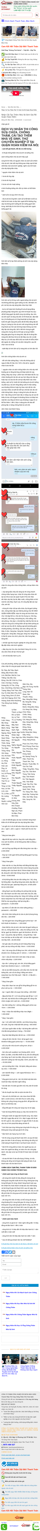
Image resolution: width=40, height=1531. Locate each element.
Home (3, 107)
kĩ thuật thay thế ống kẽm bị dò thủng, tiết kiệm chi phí (19, 1244)
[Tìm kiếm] (37, 15)
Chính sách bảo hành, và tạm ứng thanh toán (15, 1455)
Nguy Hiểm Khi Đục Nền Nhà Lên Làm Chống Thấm (9, 1381)
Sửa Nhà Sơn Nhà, (13, 107)
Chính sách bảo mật (7, 1458)
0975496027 (5, 9)
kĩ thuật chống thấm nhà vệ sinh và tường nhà (17, 1248)
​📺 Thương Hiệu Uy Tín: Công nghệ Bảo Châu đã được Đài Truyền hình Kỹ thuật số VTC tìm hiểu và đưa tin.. (28, 1371)
